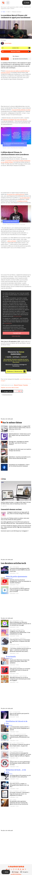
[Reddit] (18, 869)
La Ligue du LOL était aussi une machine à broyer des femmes (20, 449)
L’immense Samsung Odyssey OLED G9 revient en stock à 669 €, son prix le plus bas (20, 570)
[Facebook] (16, 869)
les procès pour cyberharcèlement (15, 194)
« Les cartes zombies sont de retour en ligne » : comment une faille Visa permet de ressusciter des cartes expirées (20, 650)
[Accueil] (3, 3)
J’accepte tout (17, 333)
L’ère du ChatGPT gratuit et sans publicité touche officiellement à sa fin (19, 737)
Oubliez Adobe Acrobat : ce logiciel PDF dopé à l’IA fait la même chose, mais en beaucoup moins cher (19, 427)
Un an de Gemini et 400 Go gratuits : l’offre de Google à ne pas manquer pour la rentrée (20, 590)
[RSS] (21, 869)
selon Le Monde (11, 241)
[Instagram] (14, 869)
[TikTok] (9, 869)
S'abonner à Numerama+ (15, 371)
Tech (4, 11)
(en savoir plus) (17, 316)
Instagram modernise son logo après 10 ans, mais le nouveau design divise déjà (18, 512)
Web (8, 11)
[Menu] (8, 3)
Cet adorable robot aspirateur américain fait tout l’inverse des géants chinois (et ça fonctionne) (19, 802)
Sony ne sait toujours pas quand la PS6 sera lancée (19, 714)
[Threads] (25, 869)
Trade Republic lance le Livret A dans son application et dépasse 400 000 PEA (20, 641)
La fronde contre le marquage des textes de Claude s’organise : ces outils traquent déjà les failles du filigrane (20, 754)
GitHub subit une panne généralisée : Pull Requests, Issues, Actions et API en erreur (20, 763)
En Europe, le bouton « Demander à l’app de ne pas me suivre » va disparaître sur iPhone (19, 794)
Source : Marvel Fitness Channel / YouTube (14, 224)
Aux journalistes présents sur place (21, 110)
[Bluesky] (23, 869)
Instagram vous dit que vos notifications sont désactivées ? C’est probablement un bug (20, 632)
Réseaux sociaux (16, 11)
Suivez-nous (5, 58)
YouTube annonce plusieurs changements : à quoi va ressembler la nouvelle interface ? (20, 581)
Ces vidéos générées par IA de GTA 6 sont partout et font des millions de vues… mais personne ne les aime (16, 522)
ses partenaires (8, 323)
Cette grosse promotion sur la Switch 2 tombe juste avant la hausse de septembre (20, 670)
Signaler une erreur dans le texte (10, 387)
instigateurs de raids (22, 201)
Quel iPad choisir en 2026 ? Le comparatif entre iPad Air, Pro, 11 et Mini (19, 785)
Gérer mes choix (16, 336)
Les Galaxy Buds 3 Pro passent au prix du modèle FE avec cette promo (20, 776)
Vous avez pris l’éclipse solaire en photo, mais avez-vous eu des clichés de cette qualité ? (15, 518)
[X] (11, 869)
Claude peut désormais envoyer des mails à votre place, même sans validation (19, 661)
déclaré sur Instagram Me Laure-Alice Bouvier (15, 119)
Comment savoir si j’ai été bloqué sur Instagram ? (14, 531)
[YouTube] (7, 869)
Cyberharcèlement (7, 394)
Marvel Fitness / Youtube (21, 385)
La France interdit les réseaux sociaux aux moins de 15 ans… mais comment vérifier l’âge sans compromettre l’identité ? (16, 527)
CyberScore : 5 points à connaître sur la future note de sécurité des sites (19, 457)
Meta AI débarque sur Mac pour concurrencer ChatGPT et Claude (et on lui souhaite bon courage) (20, 623)
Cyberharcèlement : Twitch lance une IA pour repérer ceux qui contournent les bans (20, 435)
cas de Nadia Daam (25, 198)
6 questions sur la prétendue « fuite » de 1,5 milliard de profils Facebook (19, 465)
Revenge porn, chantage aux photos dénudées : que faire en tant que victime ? (19, 443)
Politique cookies (19, 330)
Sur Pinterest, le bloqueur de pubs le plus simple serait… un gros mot (20, 745)
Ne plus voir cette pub (7, 419)
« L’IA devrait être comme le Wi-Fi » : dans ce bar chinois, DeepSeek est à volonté (20, 728)
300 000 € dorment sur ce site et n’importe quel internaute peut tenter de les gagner (20, 679)
